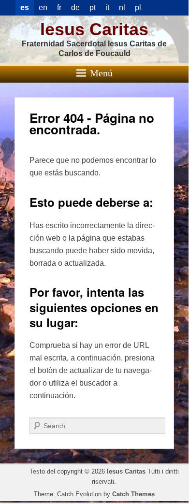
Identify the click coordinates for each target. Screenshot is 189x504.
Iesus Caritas (94, 29)
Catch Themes (133, 494)
